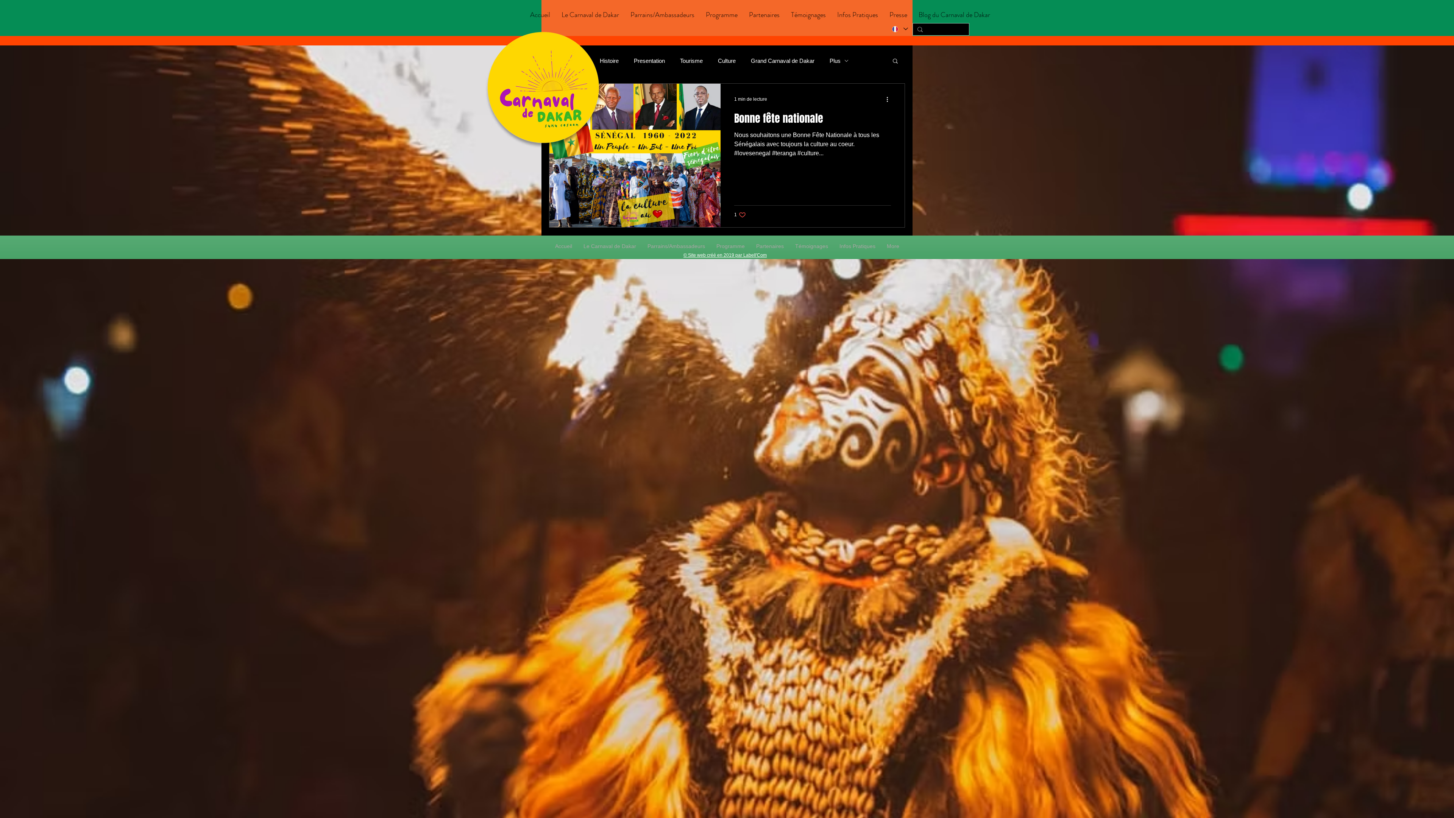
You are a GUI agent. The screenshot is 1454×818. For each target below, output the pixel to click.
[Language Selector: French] (900, 28)
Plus (835, 61)
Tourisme (691, 61)
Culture (727, 61)
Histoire (609, 61)
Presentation (649, 61)
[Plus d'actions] (889, 99)
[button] (590, 14)
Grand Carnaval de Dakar (782, 61)
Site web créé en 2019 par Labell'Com (727, 255)
